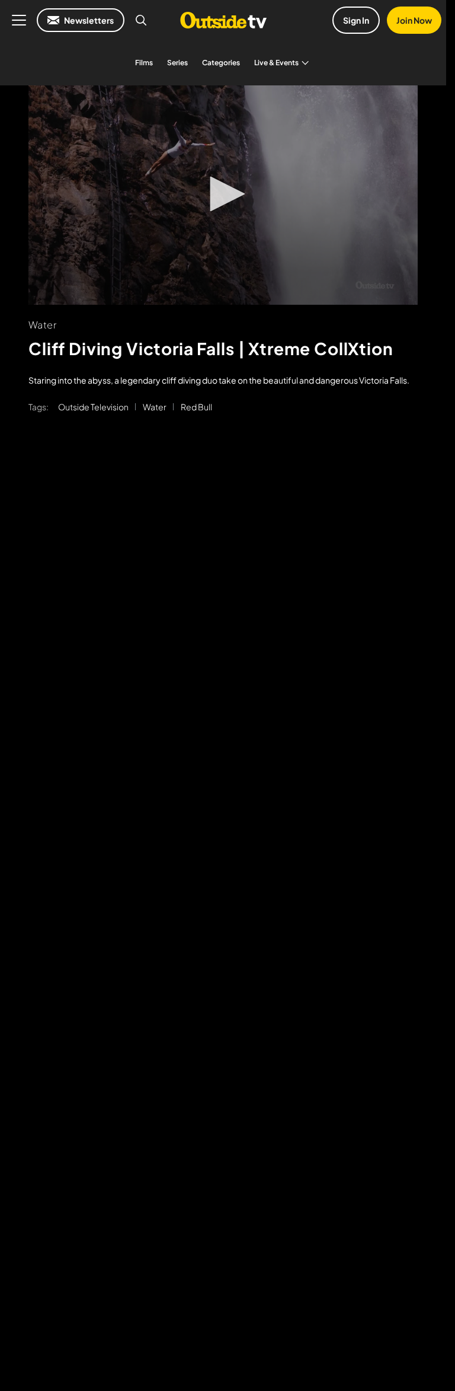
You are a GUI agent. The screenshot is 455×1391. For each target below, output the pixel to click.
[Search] (141, 20)
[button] (223, 194)
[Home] (223, 20)
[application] (223, 195)
